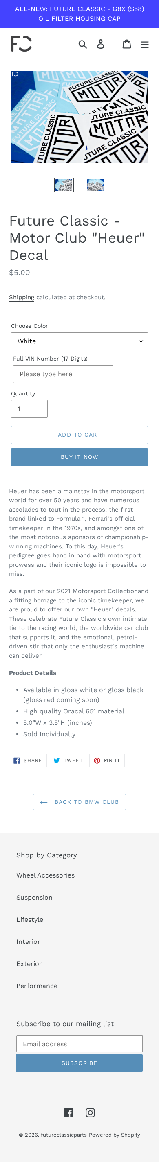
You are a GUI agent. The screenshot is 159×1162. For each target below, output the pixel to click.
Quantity (23, 393)
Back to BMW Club (85, 802)
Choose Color (29, 326)
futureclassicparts (64, 1135)
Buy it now (79, 457)
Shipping (21, 297)
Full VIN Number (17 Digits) (50, 358)
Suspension (34, 897)
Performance (36, 986)
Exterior (29, 964)
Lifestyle (29, 919)
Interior (28, 941)
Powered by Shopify (114, 1135)
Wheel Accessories (45, 875)
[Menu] (145, 44)
